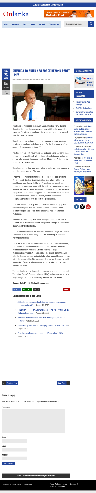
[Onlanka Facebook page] (76, 205)
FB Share (17, 290)
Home (6, 24)
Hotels (42, 24)
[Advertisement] (48, 48)
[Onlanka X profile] (82, 205)
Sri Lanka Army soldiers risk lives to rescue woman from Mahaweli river (84, 150)
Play (33, 24)
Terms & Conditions (57, 486)
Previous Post (12, 383)
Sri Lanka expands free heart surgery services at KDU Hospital (43, 325)
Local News (6, 93)
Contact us (54, 24)
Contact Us (74, 484)
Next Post (61, 383)
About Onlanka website (59, 484)
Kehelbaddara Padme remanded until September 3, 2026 (40, 333)
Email (4, 445)
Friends (15, 24)
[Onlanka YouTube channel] (88, 205)
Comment (6, 87)
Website (5, 454)
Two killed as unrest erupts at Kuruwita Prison (83, 160)
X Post (36, 290)
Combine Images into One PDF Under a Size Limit (84, 113)
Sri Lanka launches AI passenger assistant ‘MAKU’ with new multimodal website (83, 130)
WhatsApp (27, 290)
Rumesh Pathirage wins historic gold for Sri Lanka (82, 170)
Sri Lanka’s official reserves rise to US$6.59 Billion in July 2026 (83, 140)
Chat (25, 24)
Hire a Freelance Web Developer (83, 103)
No (6, 83)
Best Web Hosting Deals (84, 108)
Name (5, 437)
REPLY (66, 290)
